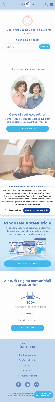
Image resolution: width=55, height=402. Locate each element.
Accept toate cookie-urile (36, 210)
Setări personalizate (13, 210)
